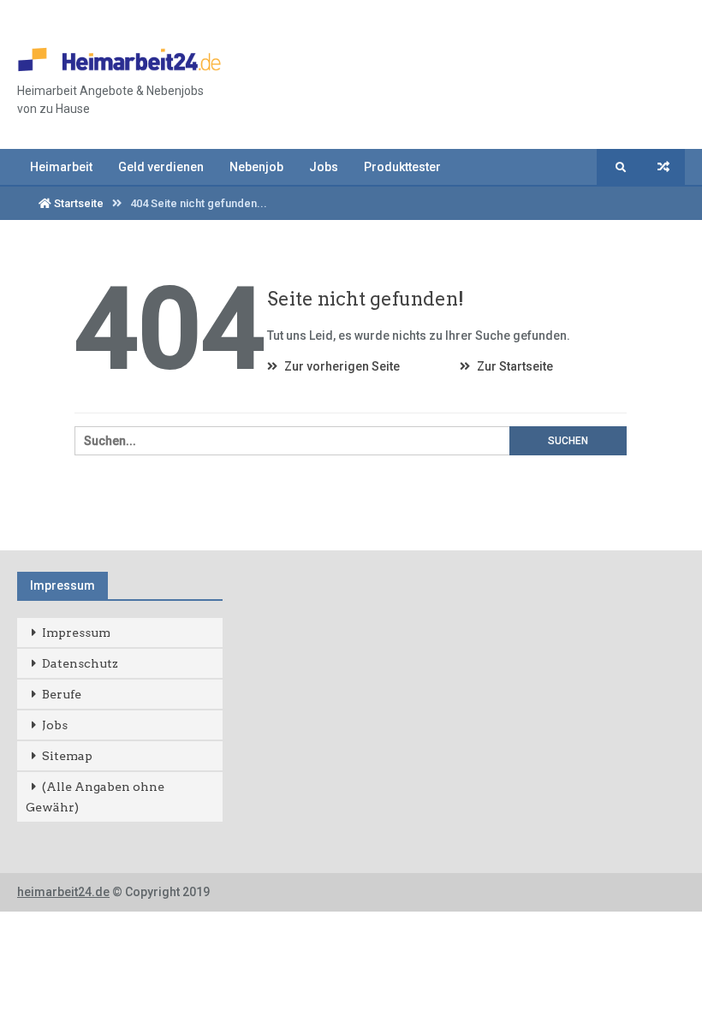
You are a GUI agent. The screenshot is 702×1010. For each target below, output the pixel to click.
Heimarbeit (61, 167)
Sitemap (67, 756)
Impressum (76, 632)
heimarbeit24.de (63, 892)
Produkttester (402, 167)
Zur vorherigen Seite (341, 366)
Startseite (77, 203)
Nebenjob (256, 167)
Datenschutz (80, 663)
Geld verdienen (161, 167)
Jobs (323, 167)
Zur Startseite (513, 366)
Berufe (61, 694)
